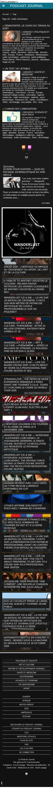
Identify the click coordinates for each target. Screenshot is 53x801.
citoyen (6, 52)
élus (4, 54)
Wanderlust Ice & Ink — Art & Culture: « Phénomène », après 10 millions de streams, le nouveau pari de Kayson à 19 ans (26, 346)
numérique (7, 137)
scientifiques (42, 99)
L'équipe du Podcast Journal (27, 729)
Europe (11, 54)
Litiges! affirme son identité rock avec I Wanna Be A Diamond (25, 507)
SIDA (5, 102)
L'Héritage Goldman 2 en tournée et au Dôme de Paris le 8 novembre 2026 (26, 427)
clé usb (31, 92)
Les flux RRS (26, 748)
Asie (26, 709)
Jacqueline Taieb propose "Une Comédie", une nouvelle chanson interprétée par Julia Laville (26, 584)
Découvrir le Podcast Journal (26, 725)
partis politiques (38, 57)
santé (32, 99)
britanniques (8, 92)
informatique (8, 135)
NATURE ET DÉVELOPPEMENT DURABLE (26, 669)
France (19, 54)
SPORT (26, 688)
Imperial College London (14, 95)
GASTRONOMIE (26, 677)
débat (13, 52)
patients (34, 97)
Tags (15, 14)
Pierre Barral (8, 59)
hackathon (39, 132)
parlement (25, 57)
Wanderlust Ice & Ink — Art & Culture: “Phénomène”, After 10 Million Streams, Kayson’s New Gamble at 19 (24, 327)
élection (43, 52)
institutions (29, 54)
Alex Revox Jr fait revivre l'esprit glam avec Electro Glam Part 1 (25, 407)
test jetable (26, 102)
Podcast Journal (26, 6)
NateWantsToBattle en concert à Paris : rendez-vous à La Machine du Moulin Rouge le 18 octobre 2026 (26, 641)
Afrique (26, 701)
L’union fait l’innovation (20, 108)
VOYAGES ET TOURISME (26, 680)
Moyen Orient (26, 705)
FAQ (26, 744)
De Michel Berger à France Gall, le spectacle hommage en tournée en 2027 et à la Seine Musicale (25, 523)
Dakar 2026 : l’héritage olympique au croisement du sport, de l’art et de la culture (26, 269)
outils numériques (11, 57)
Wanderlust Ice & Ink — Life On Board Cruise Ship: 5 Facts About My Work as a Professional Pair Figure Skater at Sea (26, 366)
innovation (31, 95)
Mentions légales (26, 737)
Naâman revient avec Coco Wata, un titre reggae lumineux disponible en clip (25, 486)
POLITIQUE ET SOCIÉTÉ (26, 661)
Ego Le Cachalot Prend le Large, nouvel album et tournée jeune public (26, 604)
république (44, 59)
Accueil (6, 14)
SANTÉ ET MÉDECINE (26, 673)
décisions (22, 52)
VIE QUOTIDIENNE (26, 684)
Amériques (26, 712)
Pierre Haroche (23, 59)
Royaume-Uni (21, 99)
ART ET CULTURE (26, 665)
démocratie (33, 52)
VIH (34, 102)
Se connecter (26, 752)
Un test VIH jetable (17, 68)
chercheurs (20, 92)
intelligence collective (25, 135)
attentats (12, 132)
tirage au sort (9, 62)
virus (40, 102)
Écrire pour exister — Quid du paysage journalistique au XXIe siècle (24, 172)
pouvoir (35, 59)
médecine (7, 97)
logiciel (40, 95)
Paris (34, 137)
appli (5, 132)
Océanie (26, 716)
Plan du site (26, 740)
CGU (27, 733)
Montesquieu (42, 54)
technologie (14, 102)
